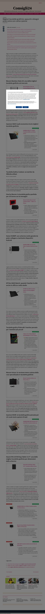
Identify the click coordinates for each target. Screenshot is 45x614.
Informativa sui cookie (26, 99)
